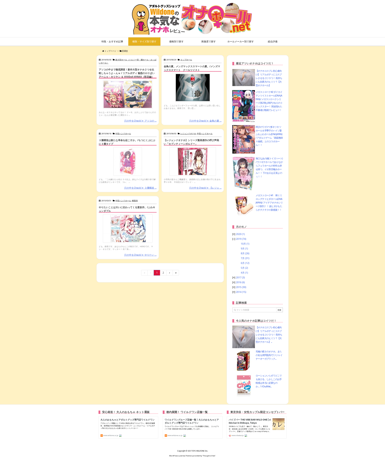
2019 (241, 239)
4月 (244, 272)
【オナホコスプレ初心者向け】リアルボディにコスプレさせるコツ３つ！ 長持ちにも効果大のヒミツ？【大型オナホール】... (269, 334)
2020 (240, 234)
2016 (240, 282)
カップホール (186, 59)
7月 (245, 258)
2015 (241, 287)
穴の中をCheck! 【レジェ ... (205, 187)
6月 (245, 263)
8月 (245, 253)
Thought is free (209, 456)
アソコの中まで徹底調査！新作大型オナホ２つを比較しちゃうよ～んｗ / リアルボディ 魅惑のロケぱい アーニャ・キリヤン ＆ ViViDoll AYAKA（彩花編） (127, 73)
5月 (244, 267)
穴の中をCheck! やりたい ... (140, 255)
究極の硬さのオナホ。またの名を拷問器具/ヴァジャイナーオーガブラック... (269, 355)
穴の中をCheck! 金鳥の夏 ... (205, 120)
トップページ (110, 51)
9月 (244, 248)
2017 (240, 277)
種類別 (135, 200)
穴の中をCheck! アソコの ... (140, 120)
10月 (245, 243)
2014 (241, 292)
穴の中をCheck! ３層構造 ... (140, 187)
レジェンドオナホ (188, 133)
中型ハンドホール (123, 133)
